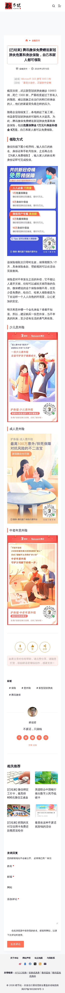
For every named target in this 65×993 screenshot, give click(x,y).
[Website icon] (25, 737)
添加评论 (13, 899)
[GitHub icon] (45, 737)
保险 (12, 687)
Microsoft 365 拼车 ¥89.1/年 (36, 78)
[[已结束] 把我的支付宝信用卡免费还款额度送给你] (18, 810)
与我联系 (51, 958)
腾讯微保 (15, 694)
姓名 (10, 866)
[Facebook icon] (19, 737)
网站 (9, 887)
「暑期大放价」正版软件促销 (36, 82)
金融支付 (23, 68)
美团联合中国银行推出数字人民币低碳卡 (45, 793)
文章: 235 (32, 745)
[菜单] (59, 5)
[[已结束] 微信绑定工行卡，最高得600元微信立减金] (18, 777)
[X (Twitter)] (35, 964)
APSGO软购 (21, 972)
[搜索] (53, 6)
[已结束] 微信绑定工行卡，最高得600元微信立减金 (17, 793)
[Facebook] (30, 964)
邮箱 (10, 876)
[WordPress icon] (39, 737)
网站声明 (26, 958)
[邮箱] (45, 964)
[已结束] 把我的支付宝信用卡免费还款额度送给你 (17, 826)
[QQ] (25, 964)
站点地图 (39, 958)
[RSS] (40, 964)
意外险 (26, 687)
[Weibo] (20, 964)
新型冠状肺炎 (44, 687)
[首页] (26, 40)
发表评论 (15, 944)
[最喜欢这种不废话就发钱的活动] (46, 810)
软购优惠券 (34, 972)
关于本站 (14, 958)
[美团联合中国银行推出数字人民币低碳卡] (46, 777)
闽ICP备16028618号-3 (33, 989)
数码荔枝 (46, 972)
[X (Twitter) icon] (32, 737)
